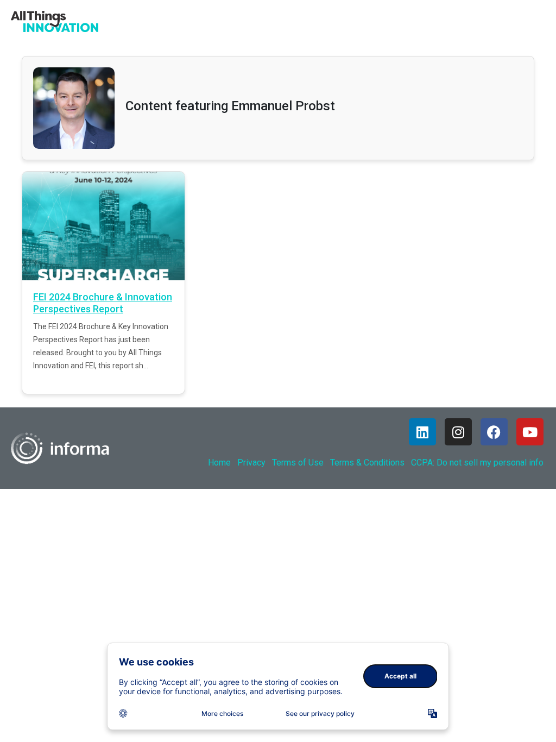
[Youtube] (530, 431)
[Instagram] (458, 431)
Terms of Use (298, 462)
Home (219, 462)
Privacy (251, 462)
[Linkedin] (422, 431)
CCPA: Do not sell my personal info (477, 462)
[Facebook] (494, 431)
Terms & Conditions (367, 462)
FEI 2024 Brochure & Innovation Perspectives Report (102, 303)
